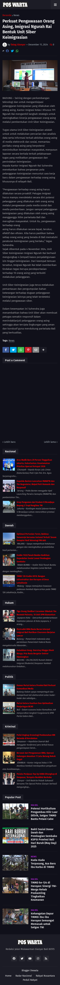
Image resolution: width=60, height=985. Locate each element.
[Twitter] (12, 51)
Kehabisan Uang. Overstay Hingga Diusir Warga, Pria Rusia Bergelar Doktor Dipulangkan (35, 653)
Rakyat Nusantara (45, 975)
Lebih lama (50, 442)
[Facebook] (7, 51)
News (16, 15)
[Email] (35, 350)
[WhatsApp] (17, 51)
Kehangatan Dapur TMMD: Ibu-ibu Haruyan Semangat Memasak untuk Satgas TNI (42, 920)
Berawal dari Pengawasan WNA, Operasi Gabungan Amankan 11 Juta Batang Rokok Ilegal (36, 756)
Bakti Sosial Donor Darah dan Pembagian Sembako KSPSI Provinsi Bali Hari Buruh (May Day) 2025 (44, 838)
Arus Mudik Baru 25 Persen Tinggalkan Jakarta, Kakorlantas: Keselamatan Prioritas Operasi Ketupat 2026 (34, 463)
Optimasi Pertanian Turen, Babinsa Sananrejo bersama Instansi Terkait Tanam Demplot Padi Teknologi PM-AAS (36, 537)
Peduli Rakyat (30, 980)
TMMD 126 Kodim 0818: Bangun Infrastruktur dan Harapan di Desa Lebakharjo (33, 579)
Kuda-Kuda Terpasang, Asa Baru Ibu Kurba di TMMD (43, 863)
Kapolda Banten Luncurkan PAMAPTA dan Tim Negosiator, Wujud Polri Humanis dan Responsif (35, 484)
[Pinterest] (28, 350)
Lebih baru (10, 442)
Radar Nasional (24, 975)
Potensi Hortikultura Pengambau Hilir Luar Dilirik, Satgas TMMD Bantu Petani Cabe (44, 813)
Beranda (7, 15)
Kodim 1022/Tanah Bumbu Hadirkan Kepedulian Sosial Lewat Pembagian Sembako (33, 558)
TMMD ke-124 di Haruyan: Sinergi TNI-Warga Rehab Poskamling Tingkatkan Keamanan (44, 891)
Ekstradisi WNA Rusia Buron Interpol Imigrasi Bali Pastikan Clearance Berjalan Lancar (36, 632)
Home (8, 975)
